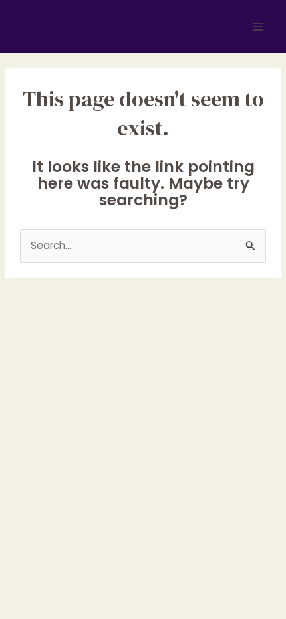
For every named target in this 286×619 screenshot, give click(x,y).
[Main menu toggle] (258, 26)
